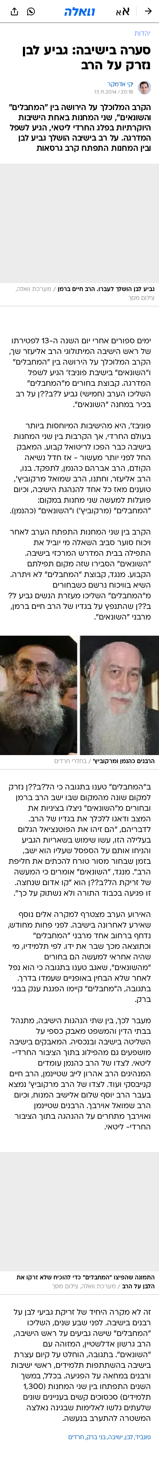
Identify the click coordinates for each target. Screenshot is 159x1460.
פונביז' (143, 1437)
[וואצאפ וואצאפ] (31, 11)
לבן (129, 1437)
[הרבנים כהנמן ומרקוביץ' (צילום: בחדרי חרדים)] (79, 703)
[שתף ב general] (14, 11)
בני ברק (96, 1437)
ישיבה (115, 1437)
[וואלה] (79, 11)
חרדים (76, 1437)
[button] (122, 11)
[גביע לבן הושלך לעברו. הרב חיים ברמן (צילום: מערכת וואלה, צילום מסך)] (79, 235)
